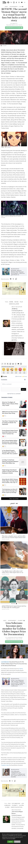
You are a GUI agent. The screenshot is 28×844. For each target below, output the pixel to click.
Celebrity (20, 620)
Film (20, 6)
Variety (21, 668)
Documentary (16, 803)
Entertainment (14, 6)
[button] (24, 2)
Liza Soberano (5, 662)
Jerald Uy (14, 23)
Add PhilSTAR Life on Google (13, 27)
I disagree (17, 841)
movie (16, 302)
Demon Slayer (14, 304)
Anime (11, 302)
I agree (10, 841)
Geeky (6, 6)
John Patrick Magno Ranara (14, 637)
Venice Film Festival (17, 807)
